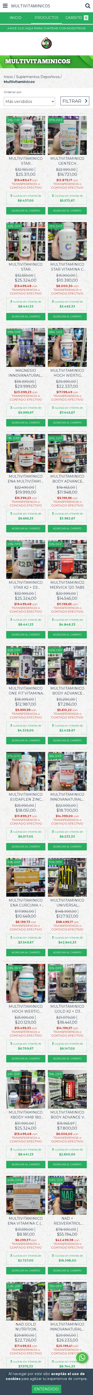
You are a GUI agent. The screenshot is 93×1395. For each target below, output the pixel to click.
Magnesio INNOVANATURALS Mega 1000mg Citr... (25, 373)
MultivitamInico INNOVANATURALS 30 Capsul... (67, 797)
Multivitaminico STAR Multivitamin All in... (25, 161)
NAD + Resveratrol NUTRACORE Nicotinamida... (67, 1221)
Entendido (46, 1389)
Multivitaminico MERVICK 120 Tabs (67, 585)
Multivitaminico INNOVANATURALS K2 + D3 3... (67, 1327)
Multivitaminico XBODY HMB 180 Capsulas (26, 1115)
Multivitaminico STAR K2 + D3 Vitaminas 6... (26, 585)
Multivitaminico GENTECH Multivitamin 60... (67, 161)
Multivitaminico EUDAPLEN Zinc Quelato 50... (26, 797)
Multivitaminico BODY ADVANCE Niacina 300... (67, 691)
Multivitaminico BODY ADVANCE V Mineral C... (67, 1115)
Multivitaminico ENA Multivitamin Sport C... (26, 479)
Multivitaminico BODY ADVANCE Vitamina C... (67, 479)
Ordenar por (13, 92)
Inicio (8, 77)
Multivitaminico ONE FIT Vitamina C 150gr (26, 691)
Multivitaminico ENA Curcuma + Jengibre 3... (26, 903)
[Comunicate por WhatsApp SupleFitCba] (82, 1357)
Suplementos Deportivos (38, 77)
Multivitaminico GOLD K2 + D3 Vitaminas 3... (67, 1009)
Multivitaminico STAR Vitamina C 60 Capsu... (67, 267)
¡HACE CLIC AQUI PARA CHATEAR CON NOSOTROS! (46, 28)
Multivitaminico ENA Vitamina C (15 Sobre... (26, 1221)
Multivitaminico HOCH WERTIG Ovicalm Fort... (67, 373)
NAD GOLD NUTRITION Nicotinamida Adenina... (25, 1327)
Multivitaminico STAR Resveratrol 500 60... (25, 267)
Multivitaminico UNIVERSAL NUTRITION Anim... (67, 903)
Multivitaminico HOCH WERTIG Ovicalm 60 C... (26, 1009)
